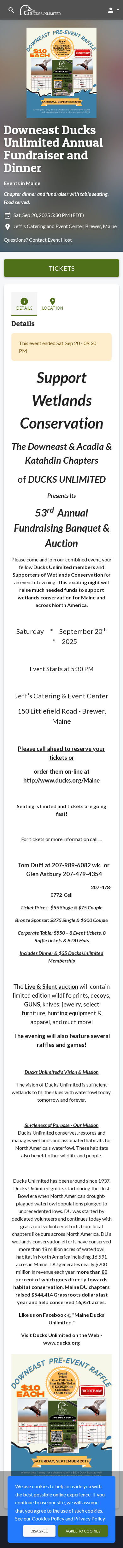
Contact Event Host (50, 240)
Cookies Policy (48, 1518)
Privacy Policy (89, 1518)
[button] (113, 9)
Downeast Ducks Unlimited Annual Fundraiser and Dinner (53, 148)
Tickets (62, 268)
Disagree (39, 1531)
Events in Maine (22, 183)
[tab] (24, 304)
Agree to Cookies (83, 1531)
